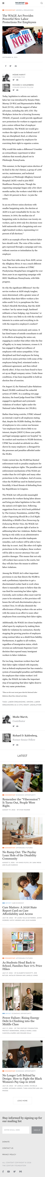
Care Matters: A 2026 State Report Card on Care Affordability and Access (19, 911)
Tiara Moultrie (29, 1088)
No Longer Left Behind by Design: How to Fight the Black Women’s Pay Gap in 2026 (22, 1079)
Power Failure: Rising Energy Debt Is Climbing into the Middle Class (20, 1021)
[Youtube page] (8, 1171)
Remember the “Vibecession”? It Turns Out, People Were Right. (21, 803)
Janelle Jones (32, 975)
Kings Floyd (24, 862)
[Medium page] (20, 1171)
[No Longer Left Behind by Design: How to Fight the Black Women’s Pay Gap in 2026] (22, 1054)
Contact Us (7, 1148)
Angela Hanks (26, 1031)
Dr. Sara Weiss (35, 862)
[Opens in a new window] (14, 79)
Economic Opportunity (26, 795)
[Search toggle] (42, 3)
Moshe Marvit (19, 75)
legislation (35, 705)
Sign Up (37, 1130)
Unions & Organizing (24, 10)
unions (30, 702)
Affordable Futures (24, 848)
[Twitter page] (14, 1171)
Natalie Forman (15, 975)
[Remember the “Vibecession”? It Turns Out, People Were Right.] (22, 778)
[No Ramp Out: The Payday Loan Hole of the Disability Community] (22, 831)
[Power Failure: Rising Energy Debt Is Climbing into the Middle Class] (22, 996)
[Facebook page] (3, 1171)
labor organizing (17, 702)
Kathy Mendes (15, 920)
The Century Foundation (27, 1028)
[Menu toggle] (3, 3)
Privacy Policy (9, 1154)
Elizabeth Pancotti (25, 973)
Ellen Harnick (12, 865)
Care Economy (18, 903)
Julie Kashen (30, 920)
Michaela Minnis (15, 1088)
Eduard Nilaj (25, 1033)
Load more (22, 1101)
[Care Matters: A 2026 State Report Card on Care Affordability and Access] (22, 886)
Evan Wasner (24, 810)
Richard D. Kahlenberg (23, 85)
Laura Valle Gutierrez (26, 918)
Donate (6, 1142)
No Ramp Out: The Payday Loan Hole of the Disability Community (19, 855)
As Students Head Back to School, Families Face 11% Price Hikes (22, 966)
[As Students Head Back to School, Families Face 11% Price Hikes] (22, 941)
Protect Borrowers (10, 1031)
